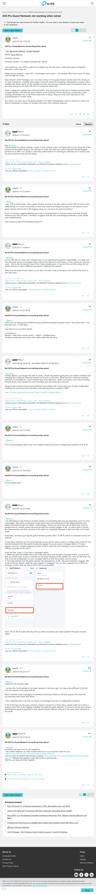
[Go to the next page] (84, 30)
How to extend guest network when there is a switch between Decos (33, 392)
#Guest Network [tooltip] (33, 51)
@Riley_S (9, 202)
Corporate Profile (9, 856)
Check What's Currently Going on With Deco (24, 775)
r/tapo (30, 171)
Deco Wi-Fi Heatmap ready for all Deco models (25, 779)
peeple (15, 38)
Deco (25, 12)
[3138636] (8, 133)
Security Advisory (87, 863)
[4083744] (8, 39)
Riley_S (21, 132)
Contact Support (11, 168)
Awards (83, 859)
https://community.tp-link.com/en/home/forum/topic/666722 (29, 754)
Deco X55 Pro (16, 54)
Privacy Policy (7, 863)
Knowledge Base (74, 164)
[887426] (8, 735)
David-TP (22, 734)
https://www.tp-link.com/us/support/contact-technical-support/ (47, 757)
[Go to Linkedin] (92, 875)
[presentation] (8, 39)
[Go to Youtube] (76, 875)
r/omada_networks (48, 171)
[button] (4, 3)
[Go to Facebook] (81, 875)
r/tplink (37, 171)
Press (82, 852)
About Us (6, 852)
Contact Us (6, 859)
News (82, 856)
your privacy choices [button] (39, 886)
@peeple (12, 145)
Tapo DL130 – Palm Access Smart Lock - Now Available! (28, 162)
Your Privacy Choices (10, 866)
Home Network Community (11, 12)
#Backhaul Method (18, 51)
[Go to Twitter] (86, 875)
